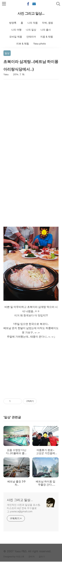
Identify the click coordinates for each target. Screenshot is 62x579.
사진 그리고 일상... (31, 13)
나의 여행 (16, 29)
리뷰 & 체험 (22, 43)
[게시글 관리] (18, 401)
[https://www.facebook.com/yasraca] (28, 4)
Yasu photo (39, 43)
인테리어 (31, 36)
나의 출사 (45, 29)
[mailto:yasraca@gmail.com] (34, 4)
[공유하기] (14, 401)
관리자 (31, 556)
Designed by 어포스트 (13, 556)
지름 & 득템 (46, 36)
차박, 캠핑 (47, 22)
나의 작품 (32, 22)
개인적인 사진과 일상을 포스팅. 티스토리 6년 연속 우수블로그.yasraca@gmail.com (24, 508)
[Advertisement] (31, 123)
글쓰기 (42, 556)
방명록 (12, 22)
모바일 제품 (15, 36)
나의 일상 (31, 29)
